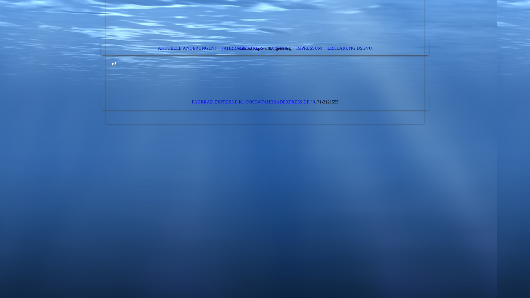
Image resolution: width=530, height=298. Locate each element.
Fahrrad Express (242, 48)
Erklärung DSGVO (349, 48)
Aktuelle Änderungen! (187, 48)
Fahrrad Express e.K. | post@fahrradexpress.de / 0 (253, 102)
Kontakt (280, 48)
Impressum (309, 48)
